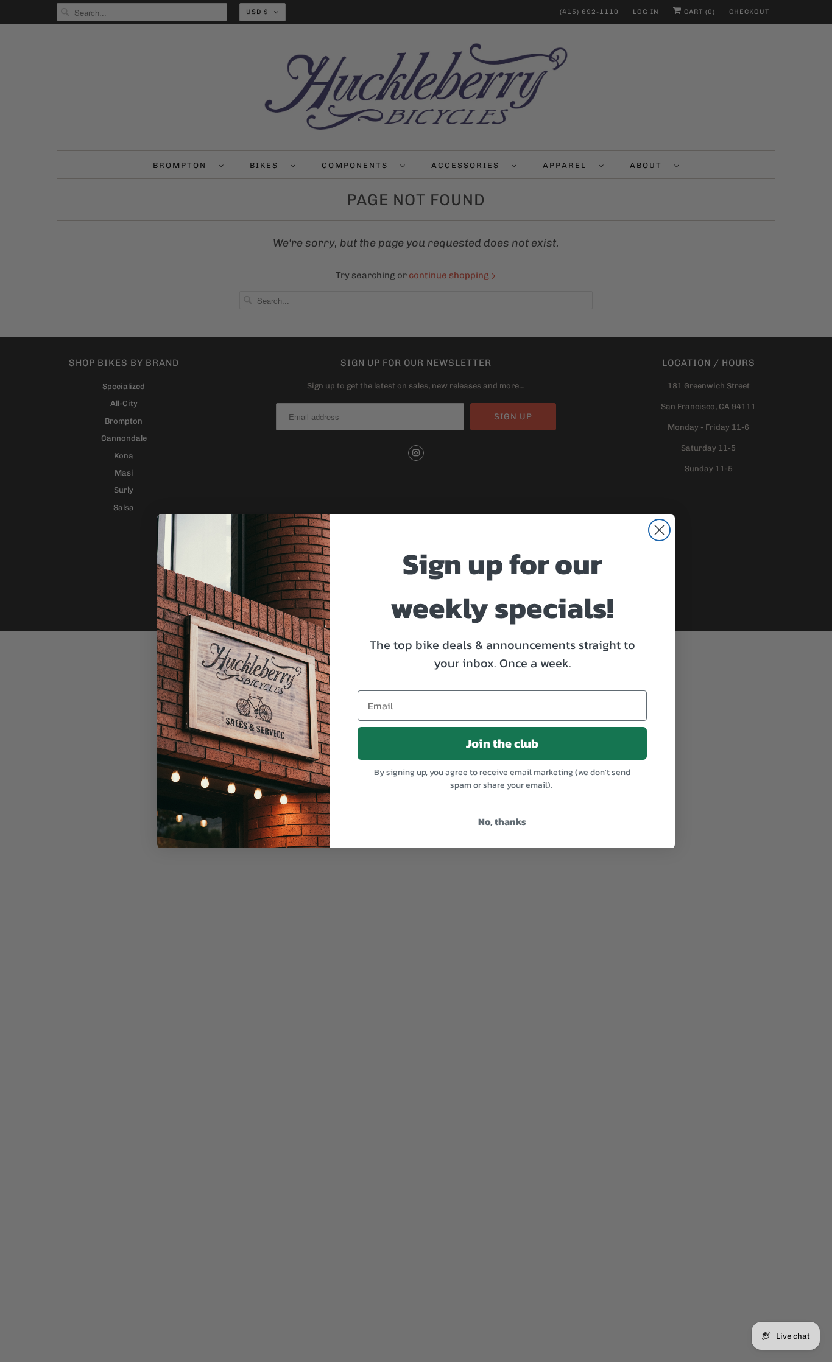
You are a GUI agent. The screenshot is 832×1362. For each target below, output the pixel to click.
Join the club (502, 743)
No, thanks (502, 821)
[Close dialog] (659, 530)
